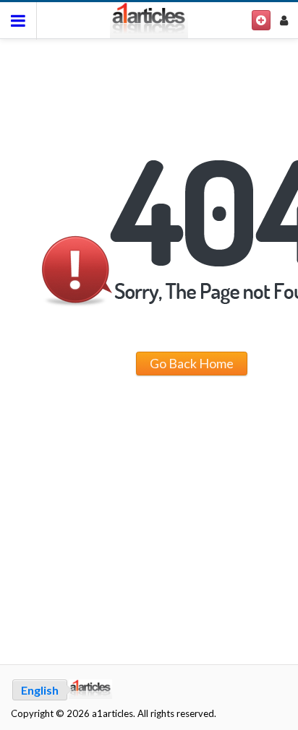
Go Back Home (192, 363)
